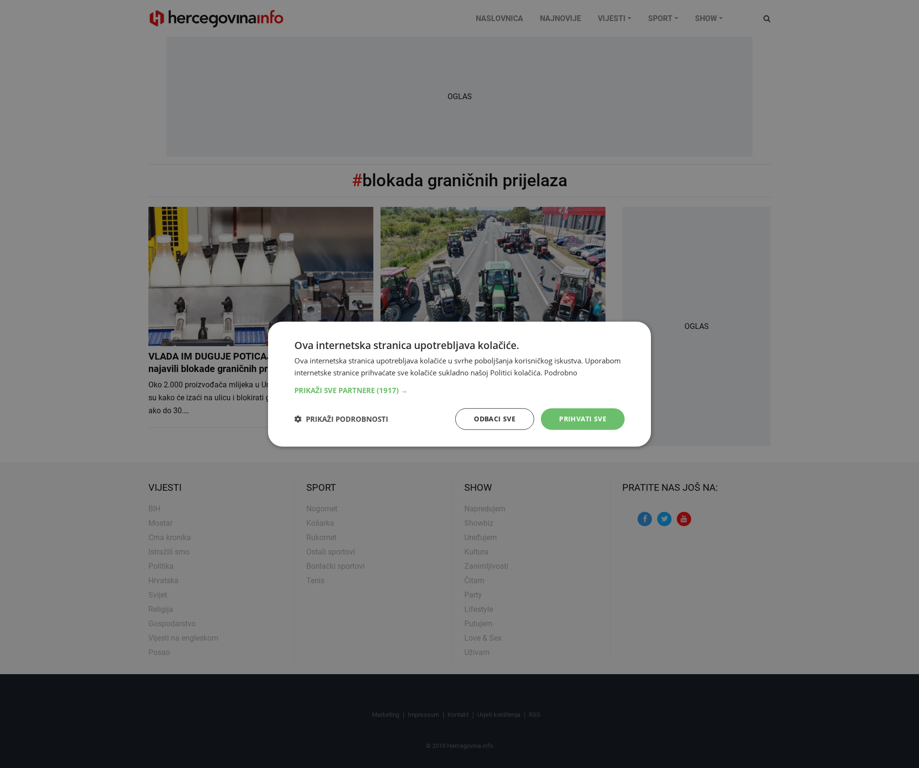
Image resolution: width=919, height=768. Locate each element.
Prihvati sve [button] (582, 418)
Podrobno (560, 372)
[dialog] (459, 384)
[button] (459, 390)
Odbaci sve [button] (495, 418)
